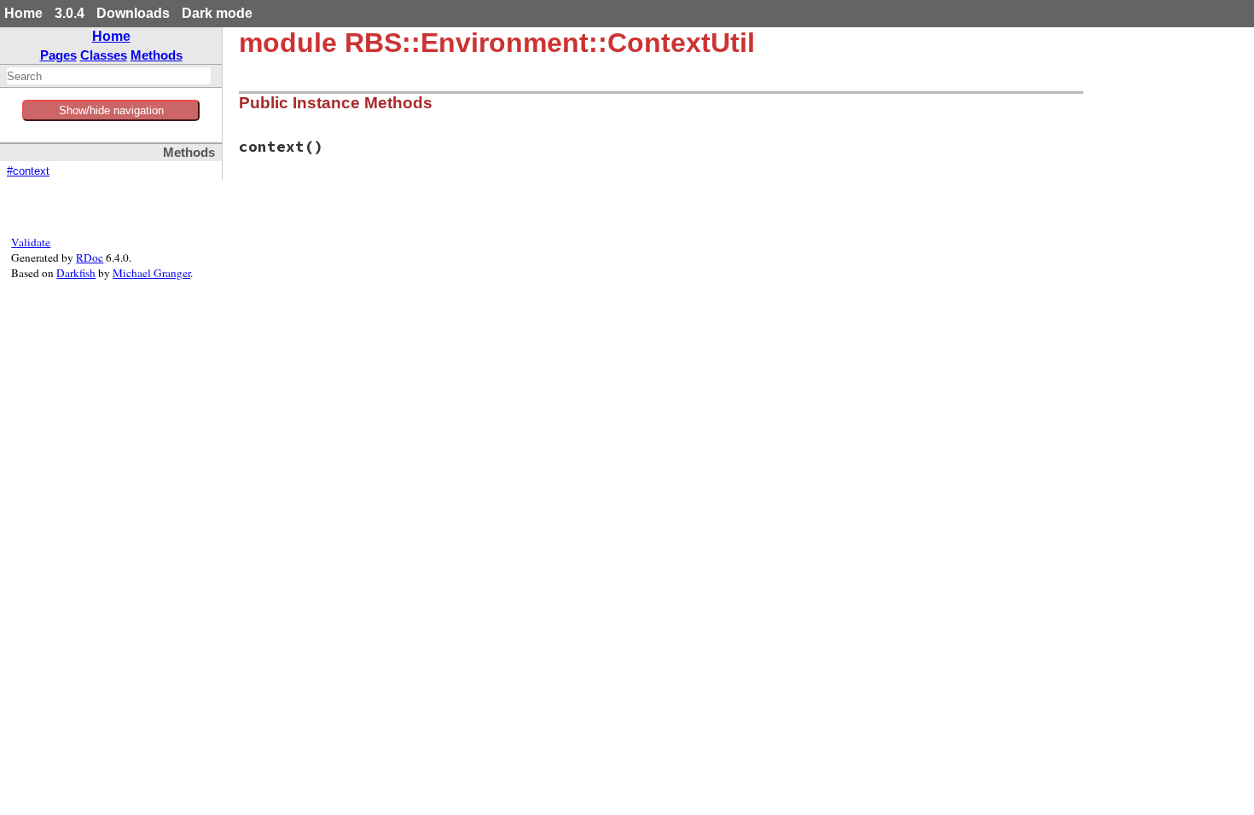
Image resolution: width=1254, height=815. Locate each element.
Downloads (133, 13)
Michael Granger (151, 272)
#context (28, 171)
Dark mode (217, 13)
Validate (30, 242)
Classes (103, 55)
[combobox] (109, 75)
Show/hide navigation (111, 110)
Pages (58, 55)
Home (23, 13)
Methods (157, 55)
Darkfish (76, 272)
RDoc (89, 257)
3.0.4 (69, 13)
